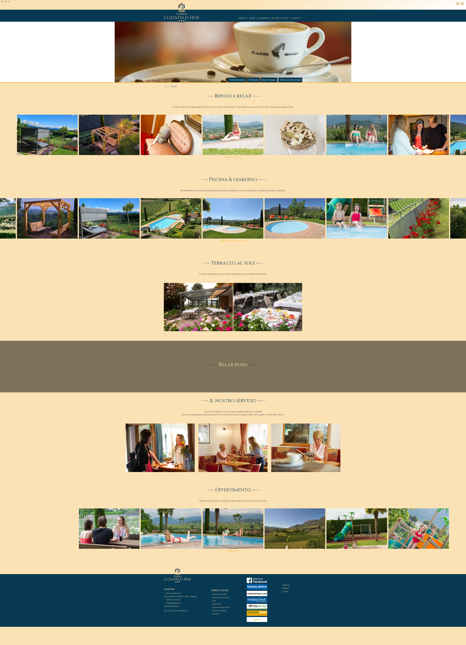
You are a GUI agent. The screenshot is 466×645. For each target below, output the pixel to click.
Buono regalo (269, 79)
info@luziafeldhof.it (173, 603)
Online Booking (237, 79)
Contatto (296, 18)
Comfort (242, 18)
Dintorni (275, 18)
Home (166, 86)
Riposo (252, 18)
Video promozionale (290, 79)
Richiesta (253, 79)
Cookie (285, 592)
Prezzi (285, 18)
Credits (285, 585)
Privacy (285, 588)
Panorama (263, 18)
